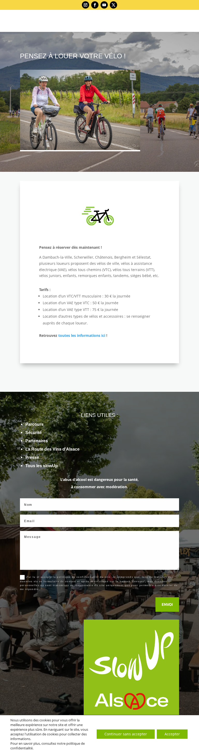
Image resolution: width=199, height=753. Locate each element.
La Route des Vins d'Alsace (52, 449)
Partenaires (36, 441)
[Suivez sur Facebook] (94, 5)
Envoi (167, 604)
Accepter (172, 733)
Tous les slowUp (41, 466)
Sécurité (33, 432)
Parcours (34, 424)
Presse (32, 457)
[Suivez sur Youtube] (104, 5)
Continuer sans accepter (125, 733)
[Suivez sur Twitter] (113, 5)
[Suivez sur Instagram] (85, 5)
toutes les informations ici (81, 335)
